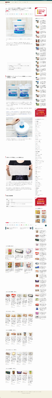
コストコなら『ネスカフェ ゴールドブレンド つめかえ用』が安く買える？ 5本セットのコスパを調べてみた (43, 74)
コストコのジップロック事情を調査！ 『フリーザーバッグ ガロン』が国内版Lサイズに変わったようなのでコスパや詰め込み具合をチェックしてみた (43, 49)
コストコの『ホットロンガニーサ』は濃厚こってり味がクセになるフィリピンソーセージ (43, 44)
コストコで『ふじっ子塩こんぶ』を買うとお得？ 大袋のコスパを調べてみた (43, 66)
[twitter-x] (43, 0)
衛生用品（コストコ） (23, 222)
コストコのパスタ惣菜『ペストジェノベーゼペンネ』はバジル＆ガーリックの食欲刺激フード (43, 100)
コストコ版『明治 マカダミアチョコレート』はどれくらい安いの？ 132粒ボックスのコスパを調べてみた (43, 36)
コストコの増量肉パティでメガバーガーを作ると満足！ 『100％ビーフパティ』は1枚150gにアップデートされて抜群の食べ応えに (43, 22)
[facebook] (42, 0)
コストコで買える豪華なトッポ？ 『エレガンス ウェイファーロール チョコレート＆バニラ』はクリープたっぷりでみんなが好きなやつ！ (43, 28)
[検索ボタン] (27, 2)
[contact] (46, 0)
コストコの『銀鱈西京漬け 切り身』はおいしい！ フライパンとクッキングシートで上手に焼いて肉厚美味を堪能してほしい (43, 54)
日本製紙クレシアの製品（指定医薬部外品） (12, 111)
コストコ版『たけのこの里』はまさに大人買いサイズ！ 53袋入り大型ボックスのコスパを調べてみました (43, 104)
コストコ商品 (13, 222)
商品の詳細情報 (11, 69)
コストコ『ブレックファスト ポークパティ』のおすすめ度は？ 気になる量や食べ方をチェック (43, 58)
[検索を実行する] (46, 225)
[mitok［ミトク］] (7, 2)
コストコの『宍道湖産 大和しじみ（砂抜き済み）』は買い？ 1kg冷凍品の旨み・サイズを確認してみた (43, 87)
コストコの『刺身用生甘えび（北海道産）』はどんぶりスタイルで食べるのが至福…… (43, 70)
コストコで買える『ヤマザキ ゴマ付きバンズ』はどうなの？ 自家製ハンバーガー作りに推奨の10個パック (43, 91)
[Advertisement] (12, 53)
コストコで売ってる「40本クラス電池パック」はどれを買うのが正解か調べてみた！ (43, 41)
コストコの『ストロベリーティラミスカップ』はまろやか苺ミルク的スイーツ (43, 78)
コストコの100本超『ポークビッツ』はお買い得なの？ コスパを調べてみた (43, 62)
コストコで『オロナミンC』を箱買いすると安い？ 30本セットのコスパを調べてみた (43, 32)
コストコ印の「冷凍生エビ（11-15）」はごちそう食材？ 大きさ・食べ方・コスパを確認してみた (43, 82)
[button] (0, 397)
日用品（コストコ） (18, 222)
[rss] (45, 0)
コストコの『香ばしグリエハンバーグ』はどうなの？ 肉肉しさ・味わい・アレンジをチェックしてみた (43, 96)
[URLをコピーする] (31, 14)
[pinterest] (44, 0)
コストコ (7, 222)
